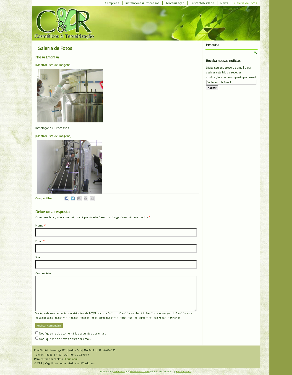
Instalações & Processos (142, 3)
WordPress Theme (140, 371)
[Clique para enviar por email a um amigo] (79, 198)
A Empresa (111, 3)
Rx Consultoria (183, 371)
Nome (39, 225)
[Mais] (92, 198)
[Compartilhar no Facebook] (66, 198)
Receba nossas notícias (223, 60)
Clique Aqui (71, 359)
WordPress (119, 371)
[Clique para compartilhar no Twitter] (72, 198)
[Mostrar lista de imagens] (53, 65)
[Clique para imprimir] (85, 198)
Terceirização (175, 3)
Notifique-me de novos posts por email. (65, 339)
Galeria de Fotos (245, 3)
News (224, 3)
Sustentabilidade (202, 3)
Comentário (43, 273)
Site (37, 257)
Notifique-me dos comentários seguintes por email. (72, 333)
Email (38, 241)
